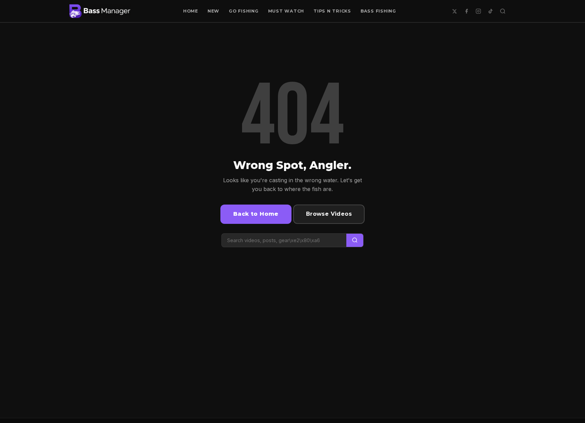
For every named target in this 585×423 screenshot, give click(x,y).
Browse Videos (329, 214)
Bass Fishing (378, 11)
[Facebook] (466, 11)
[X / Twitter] (454, 11)
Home (190, 11)
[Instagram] (478, 11)
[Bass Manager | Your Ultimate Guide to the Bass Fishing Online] (100, 11)
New (213, 11)
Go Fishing (244, 11)
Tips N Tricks (332, 11)
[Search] (502, 11)
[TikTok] (490, 11)
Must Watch (286, 11)
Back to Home (256, 214)
